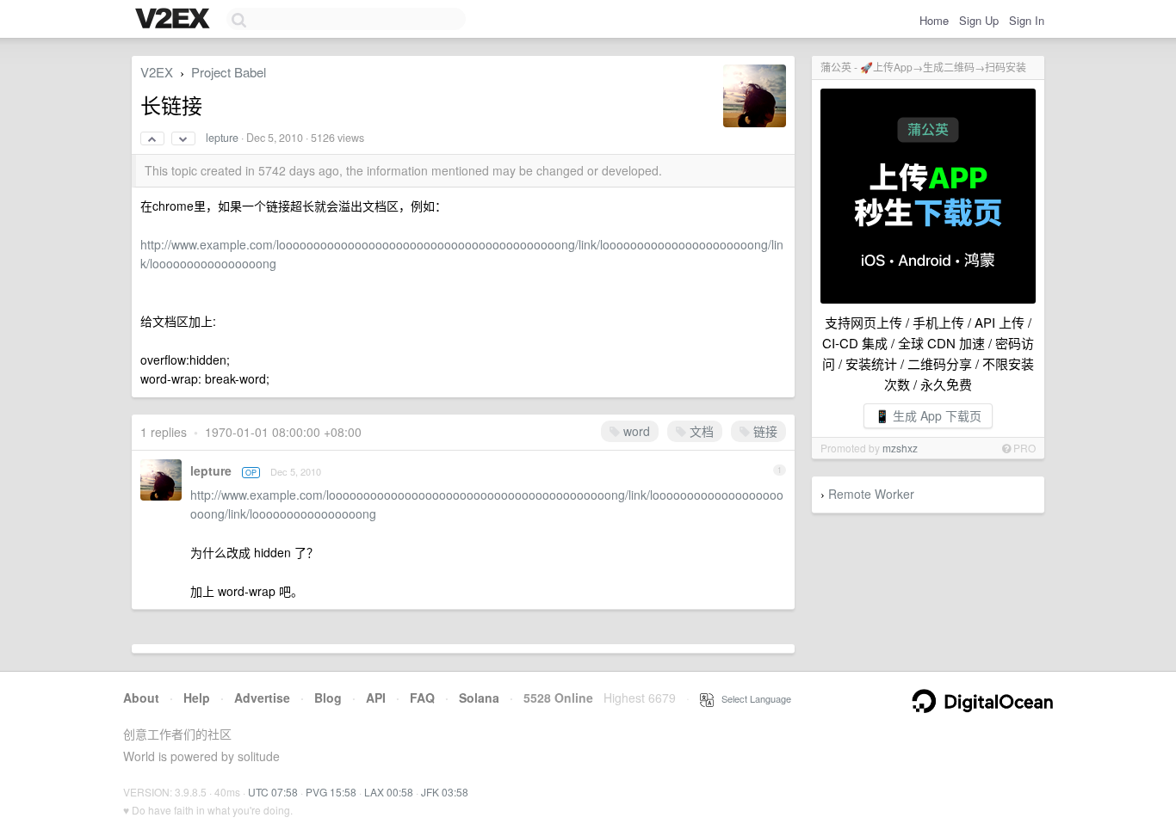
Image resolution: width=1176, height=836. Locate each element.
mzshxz (900, 447)
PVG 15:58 (331, 791)
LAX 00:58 (388, 791)
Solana (479, 697)
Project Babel (228, 72)
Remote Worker (871, 493)
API (376, 697)
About (141, 697)
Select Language (752, 698)
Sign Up (979, 20)
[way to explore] (175, 19)
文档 (700, 431)
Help (196, 697)
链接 (763, 431)
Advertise (262, 697)
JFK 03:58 (444, 791)
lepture (222, 137)
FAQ (422, 697)
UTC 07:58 (273, 791)
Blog (328, 697)
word (635, 431)
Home (934, 20)
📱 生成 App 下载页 (928, 415)
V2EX (156, 72)
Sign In (1026, 20)
